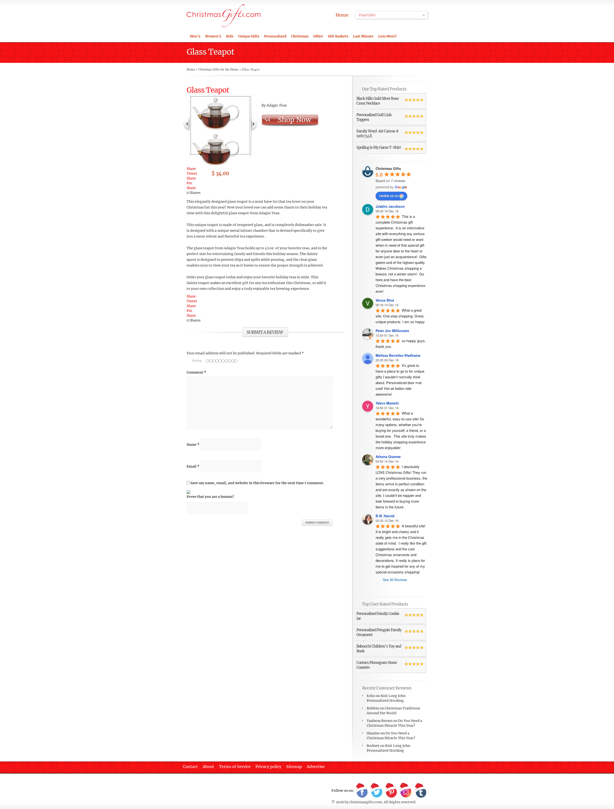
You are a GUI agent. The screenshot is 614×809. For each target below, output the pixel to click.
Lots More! (387, 36)
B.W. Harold (385, 515)
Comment (196, 372)
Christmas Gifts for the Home (218, 69)
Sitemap (294, 766)
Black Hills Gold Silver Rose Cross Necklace (377, 101)
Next (254, 123)
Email (193, 466)
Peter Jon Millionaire (392, 330)
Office (318, 36)
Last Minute (363, 36)
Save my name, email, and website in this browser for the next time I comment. (257, 483)
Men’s (195, 36)
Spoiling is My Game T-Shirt (378, 147)
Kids (229, 36)
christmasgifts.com (365, 802)
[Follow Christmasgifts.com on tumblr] (420, 791)
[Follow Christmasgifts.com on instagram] (406, 791)
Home (342, 15)
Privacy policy (268, 766)
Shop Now (294, 119)
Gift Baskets (338, 36)
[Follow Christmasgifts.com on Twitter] (377, 791)
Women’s (213, 36)
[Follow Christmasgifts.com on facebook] (362, 791)
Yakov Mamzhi (387, 403)
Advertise (316, 766)
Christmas (299, 36)
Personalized (275, 36)
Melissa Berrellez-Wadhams (398, 355)
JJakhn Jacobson (390, 206)
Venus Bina (385, 300)
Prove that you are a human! (210, 496)
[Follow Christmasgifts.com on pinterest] (391, 791)
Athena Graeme (388, 456)
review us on (388, 195)
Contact (190, 766)
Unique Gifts (248, 36)
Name (193, 444)
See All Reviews (395, 579)
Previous (186, 123)
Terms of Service (235, 766)
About (208, 766)
